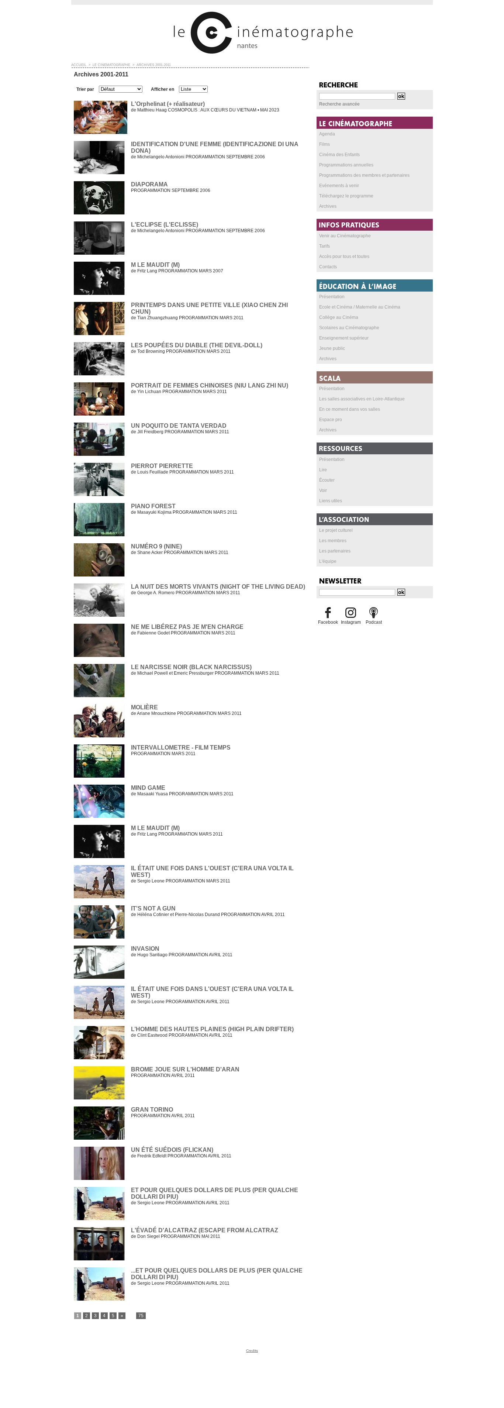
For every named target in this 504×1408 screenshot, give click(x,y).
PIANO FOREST (153, 506)
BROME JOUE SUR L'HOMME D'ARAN (185, 1069)
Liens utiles (330, 500)
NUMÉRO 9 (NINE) (156, 546)
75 (141, 1315)
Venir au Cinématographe (345, 235)
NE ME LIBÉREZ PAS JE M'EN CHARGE (187, 627)
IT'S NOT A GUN (153, 908)
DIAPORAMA (149, 184)
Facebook (328, 622)
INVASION (145, 949)
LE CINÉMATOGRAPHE (111, 65)
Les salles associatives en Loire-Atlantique (362, 399)
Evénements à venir (339, 185)
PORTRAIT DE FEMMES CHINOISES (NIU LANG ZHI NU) (209, 385)
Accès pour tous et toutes (344, 256)
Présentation (332, 296)
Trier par (85, 89)
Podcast (374, 622)
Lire (323, 469)
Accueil (78, 65)
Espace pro (330, 419)
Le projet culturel (336, 530)
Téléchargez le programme (346, 196)
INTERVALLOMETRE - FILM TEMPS (181, 747)
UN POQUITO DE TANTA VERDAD (179, 426)
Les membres (332, 540)
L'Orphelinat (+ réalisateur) (168, 104)
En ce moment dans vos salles (349, 409)
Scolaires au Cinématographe (349, 327)
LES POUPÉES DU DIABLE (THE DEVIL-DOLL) (196, 345)
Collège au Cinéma (338, 317)
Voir (323, 490)
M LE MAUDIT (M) (155, 265)
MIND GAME (148, 788)
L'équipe (327, 561)
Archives (327, 206)
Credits (252, 1351)
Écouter (327, 480)
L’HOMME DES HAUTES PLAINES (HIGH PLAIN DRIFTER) (212, 1029)
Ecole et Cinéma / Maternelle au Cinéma (359, 307)
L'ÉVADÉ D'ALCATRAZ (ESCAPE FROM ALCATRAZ (204, 1230)
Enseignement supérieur (344, 338)
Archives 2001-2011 (154, 65)
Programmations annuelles (346, 165)
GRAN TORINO (152, 1109)
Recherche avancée (339, 104)
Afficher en (162, 89)
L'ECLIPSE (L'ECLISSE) (164, 224)
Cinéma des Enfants (339, 154)
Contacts (328, 266)
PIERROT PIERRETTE (162, 466)
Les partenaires (335, 551)
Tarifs (324, 246)
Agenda (327, 134)
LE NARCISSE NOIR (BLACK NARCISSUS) (191, 667)
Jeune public (332, 348)
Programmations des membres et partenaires (364, 175)
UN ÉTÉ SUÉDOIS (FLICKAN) (172, 1150)
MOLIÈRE (144, 707)
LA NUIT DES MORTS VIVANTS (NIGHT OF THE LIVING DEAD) (218, 586)
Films (324, 144)
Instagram (351, 622)
